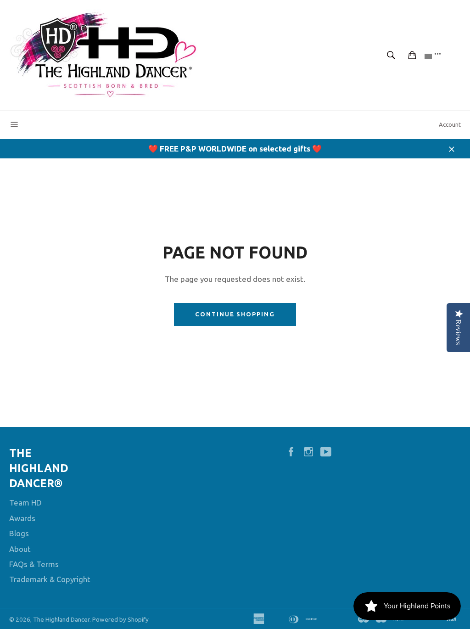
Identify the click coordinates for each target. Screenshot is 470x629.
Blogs (19, 533)
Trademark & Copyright (49, 579)
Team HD (25, 502)
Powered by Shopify (120, 619)
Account (450, 124)
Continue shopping (235, 314)
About (20, 549)
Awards (22, 518)
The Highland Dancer (61, 619)
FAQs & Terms (34, 564)
